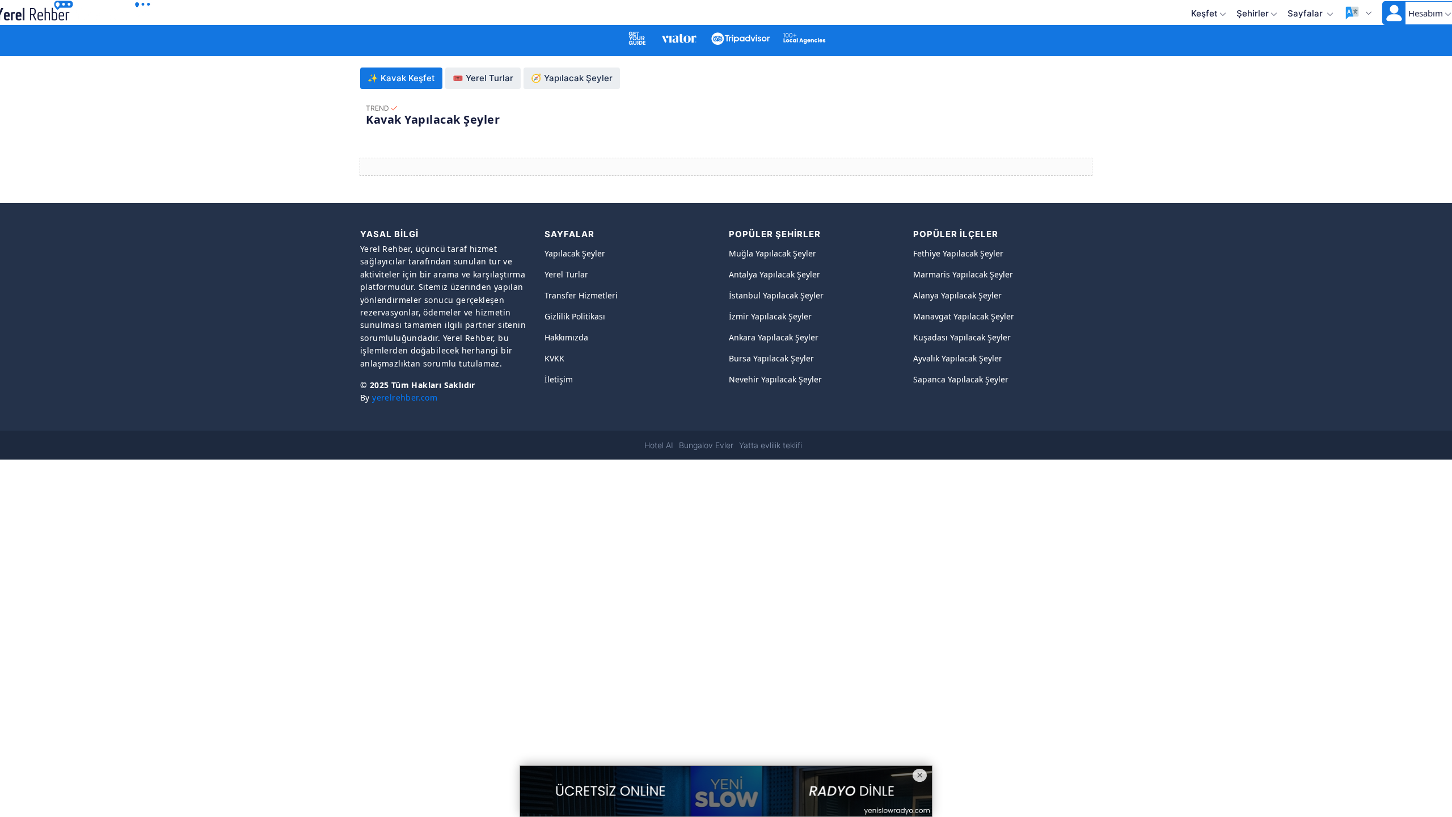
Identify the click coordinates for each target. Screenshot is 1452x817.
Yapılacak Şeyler (574, 253)
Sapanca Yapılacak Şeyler (960, 379)
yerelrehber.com (404, 397)
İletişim (558, 379)
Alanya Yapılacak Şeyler (957, 295)
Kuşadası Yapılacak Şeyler (962, 337)
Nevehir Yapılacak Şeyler (775, 379)
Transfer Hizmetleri (581, 295)
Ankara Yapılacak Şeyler (773, 337)
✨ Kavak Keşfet (401, 78)
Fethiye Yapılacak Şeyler (958, 253)
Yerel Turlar (566, 274)
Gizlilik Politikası (574, 316)
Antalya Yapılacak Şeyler (774, 274)
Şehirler (1252, 13)
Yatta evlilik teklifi (770, 445)
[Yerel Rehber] (113, 12)
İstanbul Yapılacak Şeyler (776, 295)
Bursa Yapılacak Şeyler (771, 358)
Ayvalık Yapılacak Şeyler (957, 358)
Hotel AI (658, 445)
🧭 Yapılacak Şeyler (572, 78)
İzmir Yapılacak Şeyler (770, 316)
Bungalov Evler (706, 445)
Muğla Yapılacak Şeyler (772, 253)
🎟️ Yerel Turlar (483, 78)
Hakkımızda (566, 337)
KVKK (554, 358)
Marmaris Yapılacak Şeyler (963, 274)
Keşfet (1204, 13)
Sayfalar (1306, 13)
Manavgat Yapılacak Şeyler (963, 316)
